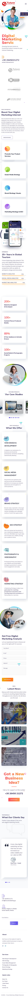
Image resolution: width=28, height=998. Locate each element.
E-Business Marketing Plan (13, 733)
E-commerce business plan (13, 753)
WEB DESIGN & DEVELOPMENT (10, 444)
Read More (7, 720)
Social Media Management (9, 963)
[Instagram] (5, 945)
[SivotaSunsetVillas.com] (14, 406)
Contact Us (5, 987)
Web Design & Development (9, 958)
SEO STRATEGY (16, 525)
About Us (4, 979)
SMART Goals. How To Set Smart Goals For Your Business (13, 710)
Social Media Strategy (12, 175)
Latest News (5, 983)
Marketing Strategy (7, 969)
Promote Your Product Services (12, 155)
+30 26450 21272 (14, 793)
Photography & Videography (9, 965)
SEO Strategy (5, 960)
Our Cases (4, 981)
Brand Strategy (6, 967)
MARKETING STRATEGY (13, 584)
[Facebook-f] (2, 945)
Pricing (4, 985)
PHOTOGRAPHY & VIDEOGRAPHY (11, 555)
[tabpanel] (15, 406)
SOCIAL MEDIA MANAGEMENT (10, 473)
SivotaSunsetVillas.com (15, 410)
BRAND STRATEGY (11, 503)
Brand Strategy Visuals (13, 193)
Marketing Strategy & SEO (14, 212)
